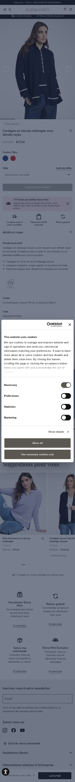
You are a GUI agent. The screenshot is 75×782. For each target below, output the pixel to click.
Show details (56, 431)
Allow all (37, 443)
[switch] (66, 396)
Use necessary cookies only (37, 454)
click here (25, 359)
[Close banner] (70, 324)
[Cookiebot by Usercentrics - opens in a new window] (47, 324)
